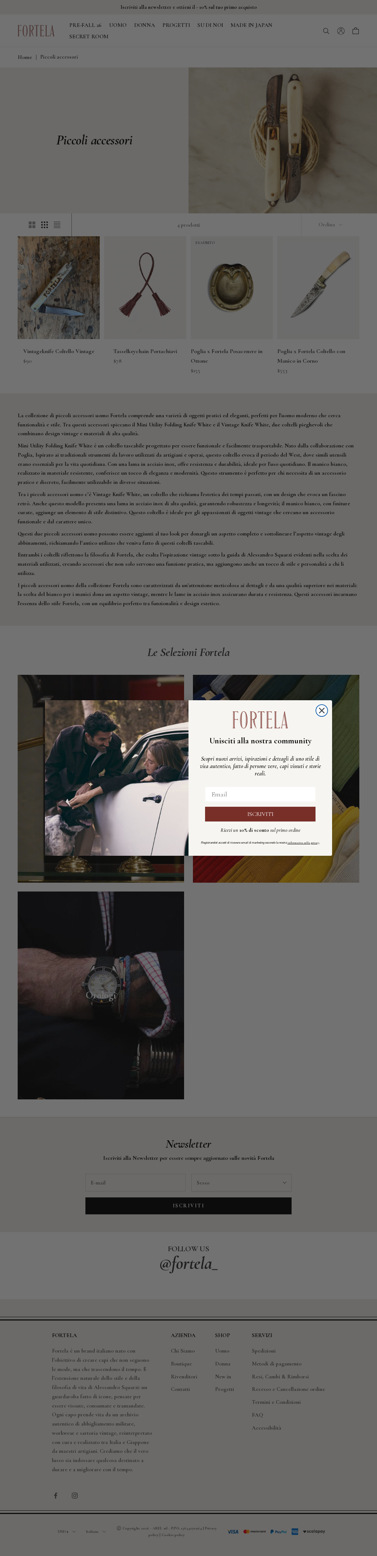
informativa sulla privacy (303, 842)
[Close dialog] (322, 710)
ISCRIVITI (260, 814)
